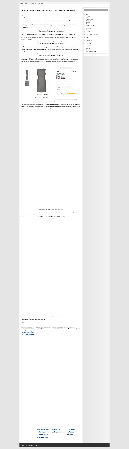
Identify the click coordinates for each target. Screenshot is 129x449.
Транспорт (88, 45)
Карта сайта (40, 3)
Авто (87, 14)
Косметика (88, 23)
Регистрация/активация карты (92, 34)
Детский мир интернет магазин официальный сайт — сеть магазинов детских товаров (28, 333)
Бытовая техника (89, 19)
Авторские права (33, 3)
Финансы (88, 48)
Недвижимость (89, 28)
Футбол (87, 49)
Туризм (87, 46)
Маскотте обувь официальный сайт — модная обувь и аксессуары (73, 432)
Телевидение (88, 42)
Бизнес (87, 17)
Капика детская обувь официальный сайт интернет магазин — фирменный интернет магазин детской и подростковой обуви (42, 433)
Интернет (88, 22)
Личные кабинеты (90, 25)
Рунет (87, 37)
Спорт (87, 39)
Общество (88, 31)
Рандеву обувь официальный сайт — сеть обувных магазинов (58, 431)
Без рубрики (88, 16)
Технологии (88, 43)
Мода (87, 26)
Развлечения (88, 32)
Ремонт (87, 35)
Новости (88, 29)
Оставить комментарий (27, 322)
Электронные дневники (91, 51)
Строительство (89, 40)
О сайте (26, 3)
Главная (21, 3)
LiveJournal (88, 13)
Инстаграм (88, 20)
